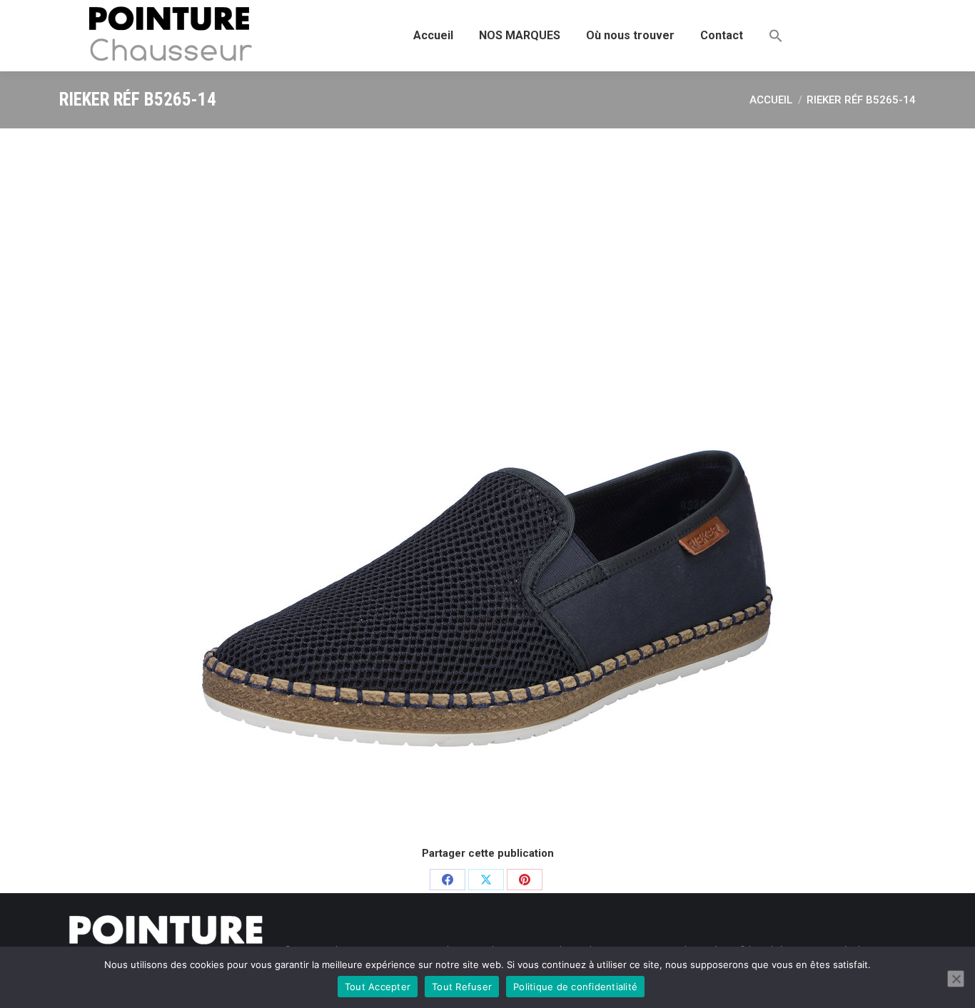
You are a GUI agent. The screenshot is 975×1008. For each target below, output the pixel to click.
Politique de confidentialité (575, 986)
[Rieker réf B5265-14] (487, 485)
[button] (776, 35)
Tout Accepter (377, 986)
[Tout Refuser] (955, 978)
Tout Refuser (462, 986)
